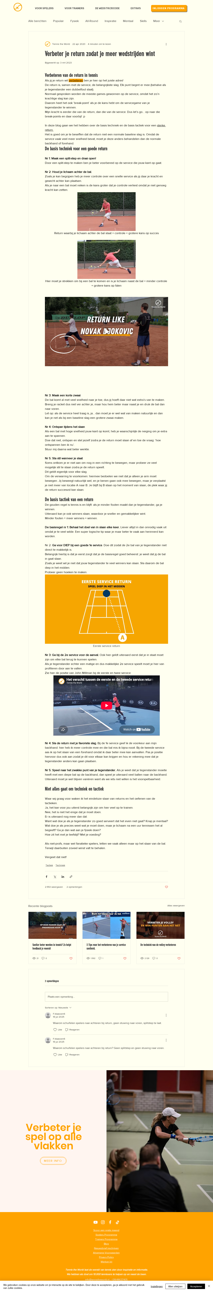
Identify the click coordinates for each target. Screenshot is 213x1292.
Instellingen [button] (157, 1286)
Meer (156, 21)
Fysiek (74, 21)
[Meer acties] (166, 44)
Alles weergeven (176, 905)
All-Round (91, 21)
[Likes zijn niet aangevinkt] (55, 1030)
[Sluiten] (209, 1286)
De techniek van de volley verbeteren (158, 945)
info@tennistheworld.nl (97, 1279)
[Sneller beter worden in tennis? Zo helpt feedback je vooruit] (52, 925)
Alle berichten (37, 21)
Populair (58, 21)
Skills (143, 21)
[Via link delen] (71, 876)
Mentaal (128, 21)
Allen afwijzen (175, 1286)
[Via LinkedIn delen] (62, 876)
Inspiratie (110, 21)
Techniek (60, 865)
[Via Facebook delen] (46, 876)
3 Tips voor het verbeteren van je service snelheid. (106, 946)
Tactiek (49, 865)
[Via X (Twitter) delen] (54, 876)
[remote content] (106, 706)
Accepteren (196, 1286)
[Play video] (106, 331)
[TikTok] (117, 1222)
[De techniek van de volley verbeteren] (160, 925)
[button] (135, 8)
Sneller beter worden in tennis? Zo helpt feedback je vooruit (51, 946)
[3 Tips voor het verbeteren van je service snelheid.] (107, 925)
